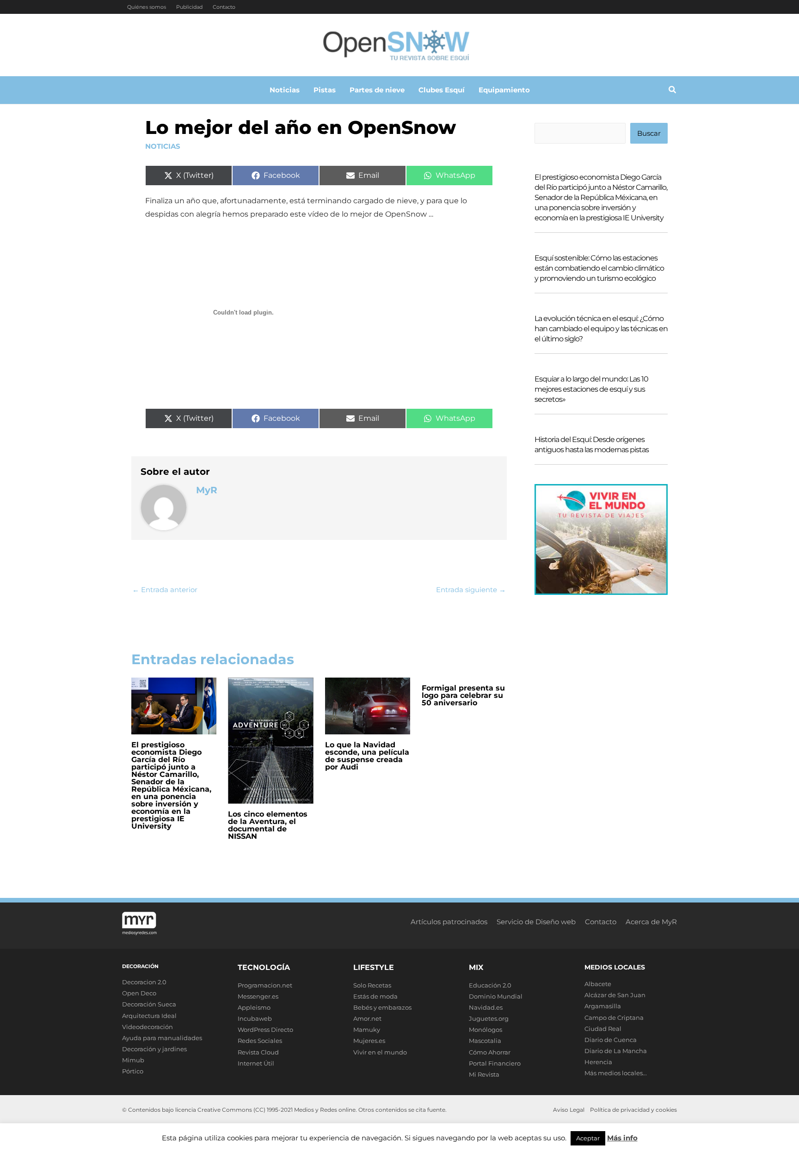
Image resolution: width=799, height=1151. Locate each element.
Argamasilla (602, 1006)
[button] (673, 91)
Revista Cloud (258, 1052)
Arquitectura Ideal (149, 1015)
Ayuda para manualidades (162, 1038)
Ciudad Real (602, 1028)
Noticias (162, 146)
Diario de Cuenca (610, 1039)
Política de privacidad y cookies (633, 1109)
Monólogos (485, 1029)
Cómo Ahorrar (489, 1052)
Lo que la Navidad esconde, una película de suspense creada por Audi (367, 755)
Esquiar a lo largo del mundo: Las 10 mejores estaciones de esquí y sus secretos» (591, 389)
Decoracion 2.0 (144, 982)
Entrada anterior (164, 589)
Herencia (598, 1062)
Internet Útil (256, 1063)
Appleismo (254, 1007)
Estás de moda (375, 996)
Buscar (649, 133)
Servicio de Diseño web (536, 921)
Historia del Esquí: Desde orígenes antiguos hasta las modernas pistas (592, 444)
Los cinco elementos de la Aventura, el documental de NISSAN (267, 825)
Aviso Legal (568, 1109)
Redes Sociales (260, 1040)
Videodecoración (147, 1026)
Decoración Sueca (149, 1004)
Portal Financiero (495, 1063)
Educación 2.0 (490, 985)
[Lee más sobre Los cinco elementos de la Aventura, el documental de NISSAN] (270, 739)
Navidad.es (486, 1007)
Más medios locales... (615, 1073)
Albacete (597, 983)
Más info (622, 1137)
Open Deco (139, 993)
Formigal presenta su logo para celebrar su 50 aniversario (463, 695)
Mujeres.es (369, 1040)
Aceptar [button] (588, 1138)
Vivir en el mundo (380, 1052)
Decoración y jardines (154, 1049)
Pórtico (132, 1071)
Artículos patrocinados (449, 921)
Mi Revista (484, 1074)
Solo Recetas (372, 985)
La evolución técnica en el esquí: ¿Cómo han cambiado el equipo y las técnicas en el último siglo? (601, 328)
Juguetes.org (489, 1018)
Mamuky (366, 1029)
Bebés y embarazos (382, 1007)
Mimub (133, 1060)
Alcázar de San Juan (614, 995)
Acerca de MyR (651, 921)
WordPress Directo (265, 1029)
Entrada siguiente (471, 589)
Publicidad (189, 7)
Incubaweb (255, 1018)
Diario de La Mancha (615, 1050)
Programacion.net (265, 985)
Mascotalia (485, 1040)
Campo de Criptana (614, 1017)
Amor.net (367, 1018)
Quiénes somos (146, 7)
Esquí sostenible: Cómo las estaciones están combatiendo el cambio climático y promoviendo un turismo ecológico (599, 268)
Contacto (224, 7)
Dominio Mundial (495, 996)
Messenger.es (258, 996)
